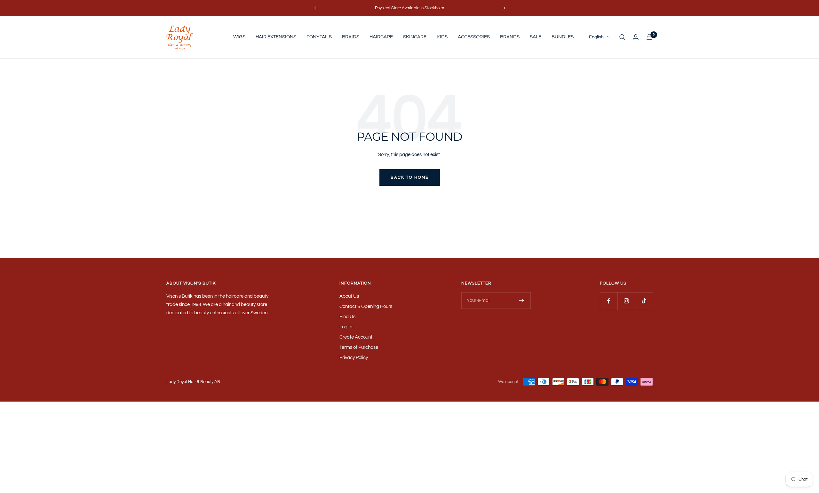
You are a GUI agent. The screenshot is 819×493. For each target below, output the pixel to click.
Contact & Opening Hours (365, 306)
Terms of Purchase (358, 347)
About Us (349, 296)
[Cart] (649, 37)
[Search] (622, 37)
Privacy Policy (353, 357)
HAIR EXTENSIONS (276, 37)
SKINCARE (414, 37)
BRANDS (510, 37)
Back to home (410, 177)
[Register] (521, 300)
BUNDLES (563, 37)
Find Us (347, 316)
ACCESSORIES (474, 37)
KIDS (442, 37)
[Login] (636, 37)
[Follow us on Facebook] (608, 301)
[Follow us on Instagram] (626, 301)
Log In (345, 327)
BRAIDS (350, 37)
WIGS (239, 37)
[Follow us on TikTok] (644, 301)
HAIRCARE (381, 37)
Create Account (355, 337)
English (596, 37)
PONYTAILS (319, 37)
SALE (535, 37)
